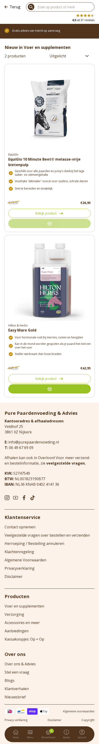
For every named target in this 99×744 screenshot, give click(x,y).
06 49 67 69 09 (21, 447)
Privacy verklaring (16, 720)
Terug (15, 6)
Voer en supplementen (24, 606)
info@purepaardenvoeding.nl (33, 442)
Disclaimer (14, 576)
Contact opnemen (20, 526)
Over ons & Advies (20, 663)
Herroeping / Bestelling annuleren (34, 543)
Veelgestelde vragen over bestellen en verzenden (47, 535)
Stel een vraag (17, 672)
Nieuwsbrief (15, 696)
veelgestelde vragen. (66, 463)
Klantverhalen (17, 688)
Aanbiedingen (17, 630)
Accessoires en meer (22, 622)
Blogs (10, 680)
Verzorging (14, 614)
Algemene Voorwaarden (25, 560)
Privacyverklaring (20, 568)
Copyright (88, 720)
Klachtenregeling (19, 551)
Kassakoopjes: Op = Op (24, 639)
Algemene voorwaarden (78, 711)
